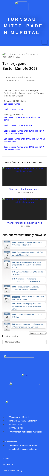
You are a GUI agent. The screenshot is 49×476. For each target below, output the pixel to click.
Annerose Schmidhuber (17, 77)
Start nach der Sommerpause (24, 189)
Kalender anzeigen (37, 333)
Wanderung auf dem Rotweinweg (24, 222)
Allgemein (30, 80)
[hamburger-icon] (45, 42)
